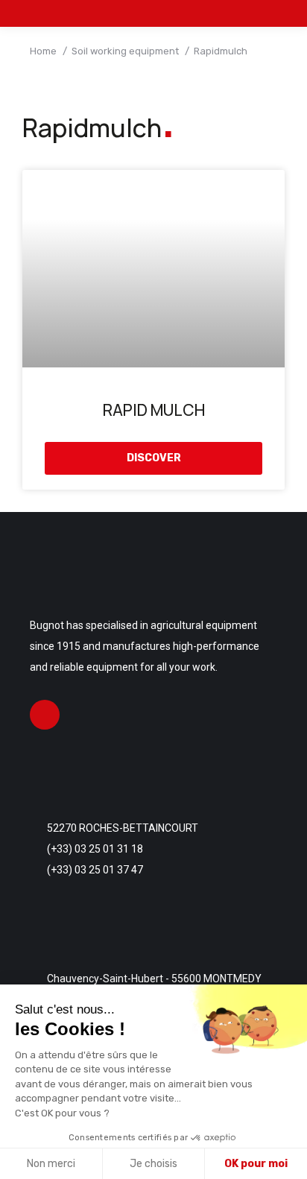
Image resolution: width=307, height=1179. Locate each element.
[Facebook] (45, 715)
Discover (154, 458)
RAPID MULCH (154, 409)
